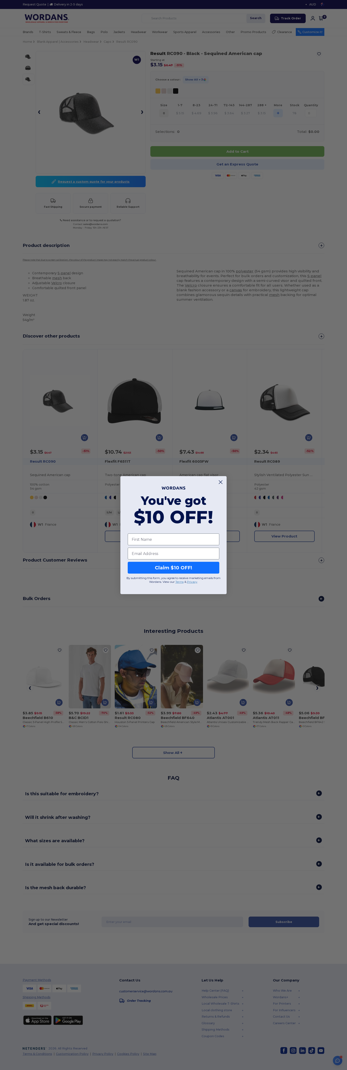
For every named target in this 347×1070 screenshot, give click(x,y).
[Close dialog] (220, 482)
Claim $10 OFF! (173, 568)
